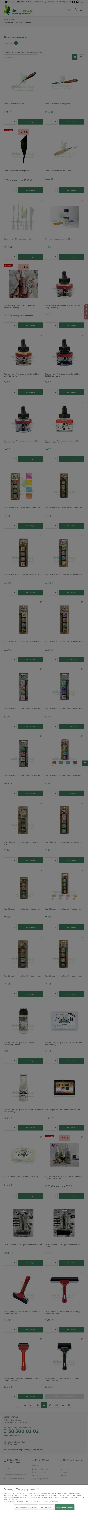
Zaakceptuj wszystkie (64, 1507)
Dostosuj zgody (46, 1507)
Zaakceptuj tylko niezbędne (26, 1507)
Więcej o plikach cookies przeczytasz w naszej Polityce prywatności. (31, 1502)
